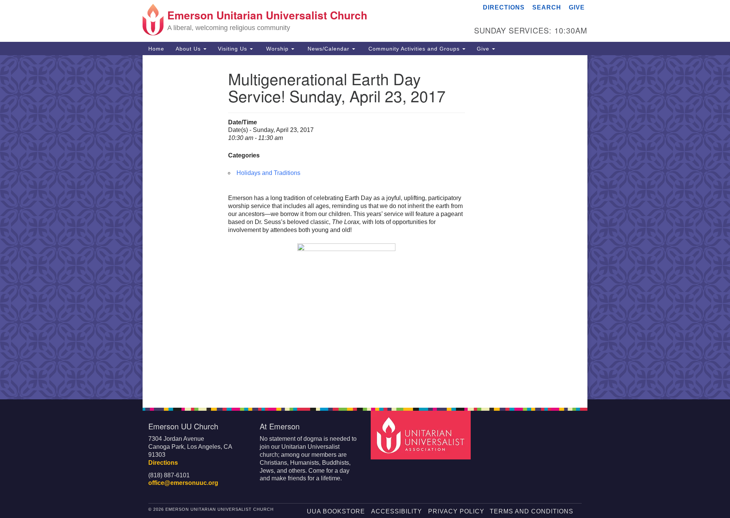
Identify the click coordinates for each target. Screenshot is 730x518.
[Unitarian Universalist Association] (422, 435)
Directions (504, 7)
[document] (365, 227)
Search (546, 7)
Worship (277, 49)
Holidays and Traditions (268, 173)
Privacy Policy (456, 511)
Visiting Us (233, 49)
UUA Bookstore (336, 511)
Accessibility (396, 511)
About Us (189, 49)
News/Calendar (328, 49)
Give (577, 7)
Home (156, 49)
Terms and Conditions (531, 511)
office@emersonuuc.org (183, 483)
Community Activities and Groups (414, 49)
